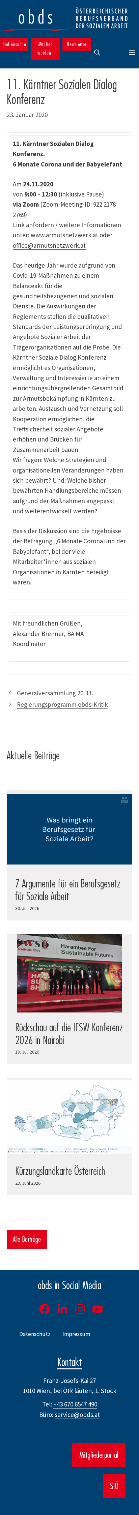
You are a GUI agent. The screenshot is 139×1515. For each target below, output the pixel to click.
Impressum (76, 1334)
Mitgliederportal (98, 1455)
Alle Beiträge (27, 1239)
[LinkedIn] (62, 1309)
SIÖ (114, 1486)
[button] (97, 53)
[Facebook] (44, 1309)
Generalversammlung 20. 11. (55, 693)
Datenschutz (35, 1334)
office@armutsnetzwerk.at (49, 245)
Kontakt (69, 1362)
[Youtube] (97, 1309)
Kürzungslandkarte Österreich (60, 1170)
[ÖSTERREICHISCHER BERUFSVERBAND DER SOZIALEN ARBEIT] (66, 19)
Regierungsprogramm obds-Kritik (62, 704)
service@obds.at (77, 1415)
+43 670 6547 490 (75, 1404)
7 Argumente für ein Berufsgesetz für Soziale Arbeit (67, 890)
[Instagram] (80, 1309)
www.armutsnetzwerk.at (64, 235)
